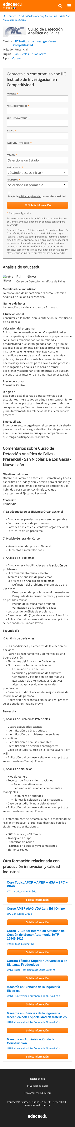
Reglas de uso (37, 1078)
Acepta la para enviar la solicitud (37, 196)
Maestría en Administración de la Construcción (30, 1041)
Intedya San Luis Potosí (20, 943)
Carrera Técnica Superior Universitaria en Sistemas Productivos (37, 962)
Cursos (12, 16)
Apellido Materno (17, 118)
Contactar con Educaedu (37, 1093)
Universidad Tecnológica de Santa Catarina (31, 969)
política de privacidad (29, 196)
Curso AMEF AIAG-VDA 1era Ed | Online (36, 908)
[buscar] (60, 6)
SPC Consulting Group (19, 913)
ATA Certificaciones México (22, 891)
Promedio (12, 179)
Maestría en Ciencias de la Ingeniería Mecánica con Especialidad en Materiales (37, 1015)
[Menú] (69, 6)
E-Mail (10, 130)
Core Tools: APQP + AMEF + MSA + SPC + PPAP (37, 884)
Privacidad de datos (37, 1085)
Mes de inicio (14, 167)
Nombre (11, 93)
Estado (11, 155)
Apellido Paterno (17, 105)
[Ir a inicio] (4, 16)
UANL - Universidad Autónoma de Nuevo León (33, 996)
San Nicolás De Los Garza (30, 54)
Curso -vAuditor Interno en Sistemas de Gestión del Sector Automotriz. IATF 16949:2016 (36, 934)
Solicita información (39, 205)
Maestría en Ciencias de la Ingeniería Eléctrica (33, 988)
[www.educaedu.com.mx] (37, 1115)
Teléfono (18, 142)
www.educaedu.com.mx (37, 1105)
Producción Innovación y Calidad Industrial (41, 16)
